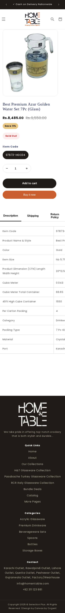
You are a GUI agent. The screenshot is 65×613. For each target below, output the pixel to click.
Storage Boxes (32, 550)
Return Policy (54, 216)
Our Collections (32, 464)
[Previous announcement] (6, 4)
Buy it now (29, 194)
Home (32, 451)
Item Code (10, 147)
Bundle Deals (33, 489)
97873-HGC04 (15, 155)
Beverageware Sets (32, 532)
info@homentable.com (32, 583)
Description (10, 215)
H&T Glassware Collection (32, 470)
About (32, 458)
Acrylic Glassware (32, 519)
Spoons (32, 538)
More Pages (32, 501)
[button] (52, 19)
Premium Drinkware (32, 525)
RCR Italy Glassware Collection (32, 483)
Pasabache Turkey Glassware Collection (32, 476)
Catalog (32, 495)
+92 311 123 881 (32, 589)
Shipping (33, 215)
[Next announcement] (58, 4)
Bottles (33, 544)
